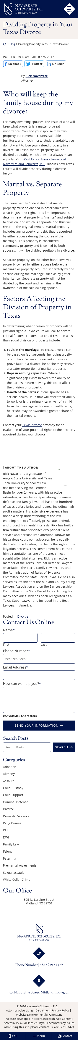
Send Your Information (36, 725)
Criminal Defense (15, 802)
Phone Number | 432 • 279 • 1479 (39, 965)
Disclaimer (42, 1010)
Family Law (11, 844)
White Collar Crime (16, 879)
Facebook (12, 64)
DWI (6, 837)
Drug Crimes (12, 823)
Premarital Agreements (20, 865)
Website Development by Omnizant (39, 1014)
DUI (5, 830)
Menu (69, 11)
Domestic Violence (16, 816)
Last (44, 644)
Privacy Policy (60, 1010)
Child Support (13, 795)
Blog (12, 44)
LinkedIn (55, 64)
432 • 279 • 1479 (64, 1027)
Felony (7, 851)
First (6, 644)
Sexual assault (13, 872)
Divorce (22, 616)
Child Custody (13, 788)
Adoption (9, 767)
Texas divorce (32, 425)
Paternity (9, 858)
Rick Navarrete (37, 76)
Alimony (9, 774)
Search (61, 747)
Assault (8, 781)
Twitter (33, 64)
